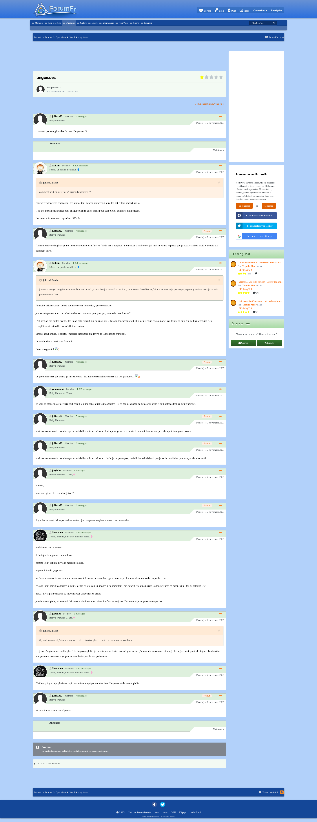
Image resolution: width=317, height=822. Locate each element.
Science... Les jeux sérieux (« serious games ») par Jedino (261, 282)
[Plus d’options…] (220, 116)
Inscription (276, 10)
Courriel (244, 343)
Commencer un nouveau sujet (209, 103)
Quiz (233, 10)
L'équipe (182, 812)
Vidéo (246, 10)
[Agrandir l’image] (57, 349)
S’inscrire (269, 206)
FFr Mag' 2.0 (245, 269)
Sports (136, 23)
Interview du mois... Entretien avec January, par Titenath (261, 262)
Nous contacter (161, 812)
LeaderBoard (195, 812)
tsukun (56, 165)
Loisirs (94, 23)
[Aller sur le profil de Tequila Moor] (233, 264)
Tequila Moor (249, 266)
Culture (83, 23)
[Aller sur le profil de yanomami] (40, 392)
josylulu (56, 470)
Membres (38, 23)
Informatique (108, 23)
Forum (207, 10)
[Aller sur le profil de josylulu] (40, 474)
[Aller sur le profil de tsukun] (40, 169)
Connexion (259, 10)
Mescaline (57, 532)
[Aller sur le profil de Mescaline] (40, 536)
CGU (173, 812)
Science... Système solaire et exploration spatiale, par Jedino (259, 301)
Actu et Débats (54, 23)
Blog (221, 10)
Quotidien (70, 23)
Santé (75, 91)
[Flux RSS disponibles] (282, 792)
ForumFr (147, 23)
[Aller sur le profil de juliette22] (41, 90)
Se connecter (244, 206)
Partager (270, 343)
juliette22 (56, 87)
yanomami (58, 389)
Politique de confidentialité (139, 812)
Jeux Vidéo (123, 23)
